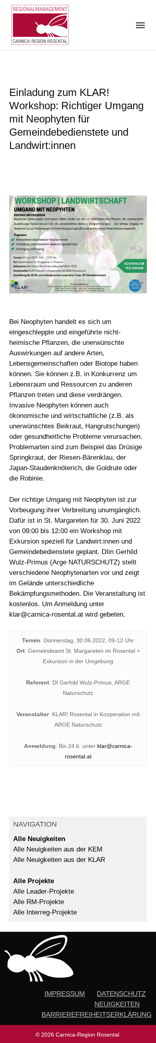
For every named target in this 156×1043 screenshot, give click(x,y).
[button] (140, 25)
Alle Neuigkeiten (39, 839)
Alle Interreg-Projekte (45, 912)
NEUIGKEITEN (117, 1004)
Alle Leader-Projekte (43, 891)
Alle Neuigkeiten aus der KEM (57, 849)
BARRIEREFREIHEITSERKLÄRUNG (97, 1015)
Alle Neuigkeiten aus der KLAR (59, 860)
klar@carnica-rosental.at (46, 614)
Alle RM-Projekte (38, 902)
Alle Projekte (33, 881)
